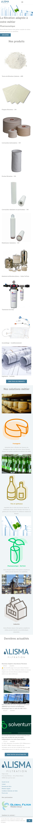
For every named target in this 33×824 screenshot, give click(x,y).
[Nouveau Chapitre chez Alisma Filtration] (16, 659)
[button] (22, 2)
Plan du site (5, 793)
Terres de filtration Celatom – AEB (12, 76)
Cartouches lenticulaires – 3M (11, 143)
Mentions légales (6, 788)
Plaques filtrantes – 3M (9, 109)
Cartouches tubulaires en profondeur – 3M (15, 209)
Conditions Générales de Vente (10, 791)
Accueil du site (5, 782)
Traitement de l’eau (8, 310)
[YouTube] (30, 2)
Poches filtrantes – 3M (9, 176)
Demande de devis (6, 786)
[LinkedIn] (27, 2)
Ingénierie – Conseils (8, 376)
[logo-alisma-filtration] (5, 2)
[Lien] (16, 423)
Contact (4, 784)
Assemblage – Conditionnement (12, 343)
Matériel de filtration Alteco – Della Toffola (15, 276)
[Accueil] (16, 60)
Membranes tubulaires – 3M (10, 243)
